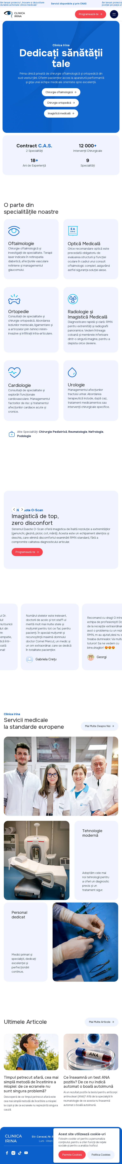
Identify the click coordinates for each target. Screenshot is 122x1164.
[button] (114, 14)
